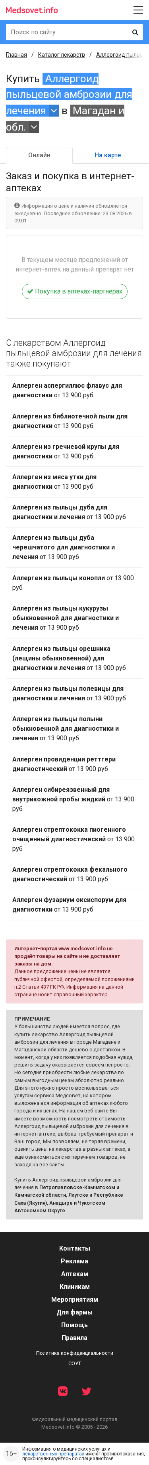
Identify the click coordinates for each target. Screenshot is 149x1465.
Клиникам (75, 1287)
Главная (16, 55)
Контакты (74, 1248)
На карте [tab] (108, 155)
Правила (74, 1338)
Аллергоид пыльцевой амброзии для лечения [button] (69, 95)
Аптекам (74, 1274)
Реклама (74, 1261)
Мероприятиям (74, 1299)
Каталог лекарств (61, 55)
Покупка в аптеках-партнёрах (77, 291)
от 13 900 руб (67, 390)
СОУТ (74, 1363)
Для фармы (74, 1312)
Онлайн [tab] (39, 155)
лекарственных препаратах (53, 1454)
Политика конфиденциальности (74, 1353)
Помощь (74, 1325)
